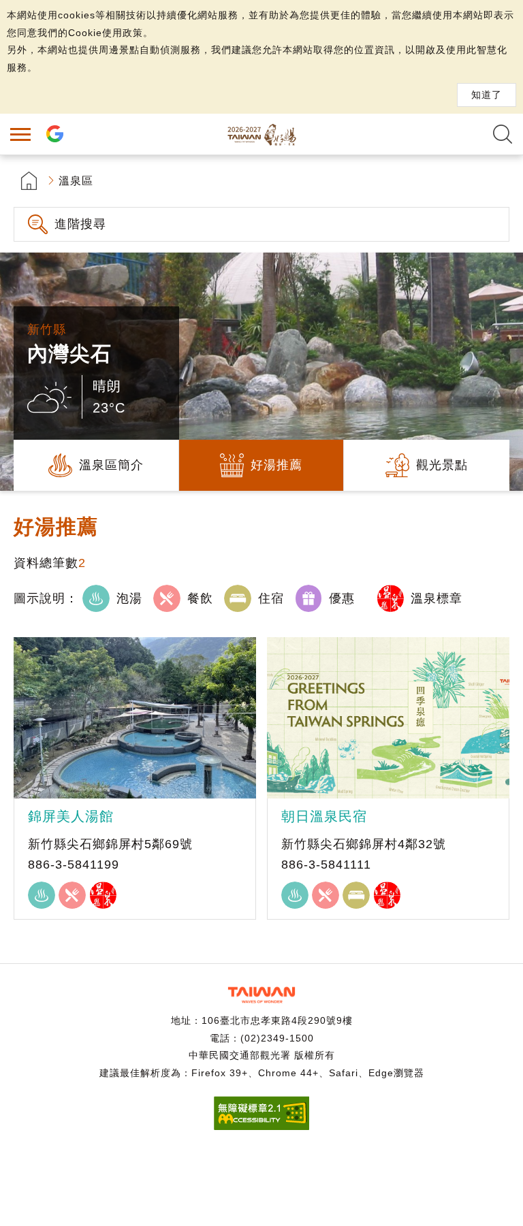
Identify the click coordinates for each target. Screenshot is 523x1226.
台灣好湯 (261, 134)
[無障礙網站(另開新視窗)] (261, 1126)
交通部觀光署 (261, 994)
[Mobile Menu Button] (20, 134)
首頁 (29, 180)
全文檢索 (502, 134)
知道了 (486, 94)
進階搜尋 (80, 224)
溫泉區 (76, 181)
